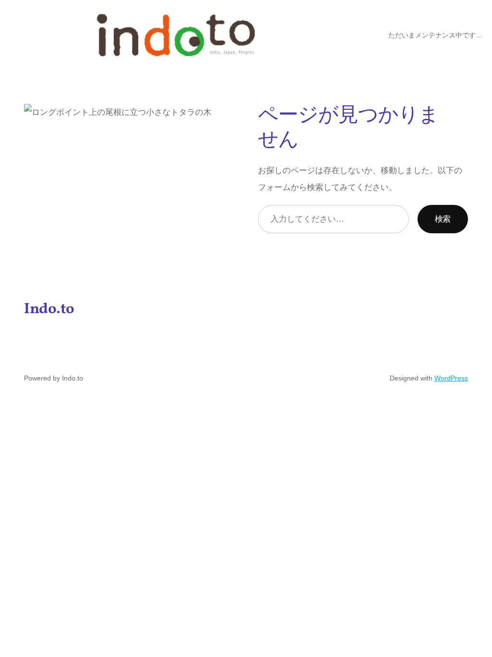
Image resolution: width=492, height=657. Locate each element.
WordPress (451, 378)
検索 (443, 219)
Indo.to (49, 309)
